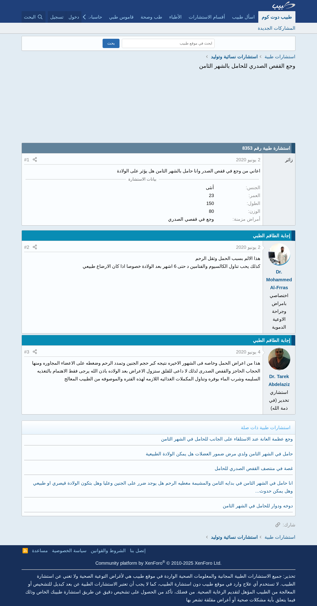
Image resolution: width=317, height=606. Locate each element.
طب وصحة (151, 16)
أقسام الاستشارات (207, 16)
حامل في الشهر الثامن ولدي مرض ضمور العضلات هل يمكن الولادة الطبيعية (219, 453)
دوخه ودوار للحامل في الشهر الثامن (258, 505)
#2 (26, 247)
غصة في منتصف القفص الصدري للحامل (254, 468)
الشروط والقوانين (108, 550)
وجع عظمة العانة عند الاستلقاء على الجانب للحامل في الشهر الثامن (227, 438)
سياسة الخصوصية (69, 550)
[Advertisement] (158, 107)
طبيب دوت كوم (277, 16)
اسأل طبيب (243, 16)
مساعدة (40, 550)
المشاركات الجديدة (276, 28)
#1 (26, 159)
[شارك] (35, 159)
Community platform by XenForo (158, 563)
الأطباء (175, 16)
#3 (26, 351)
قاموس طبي (121, 16)
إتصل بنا (138, 550)
